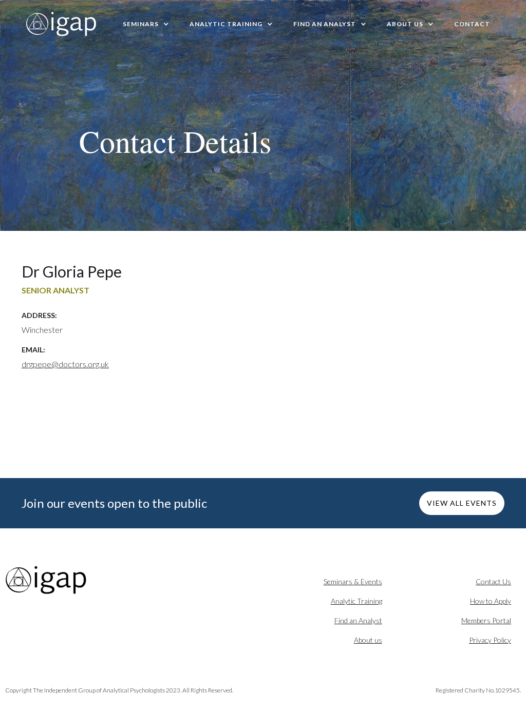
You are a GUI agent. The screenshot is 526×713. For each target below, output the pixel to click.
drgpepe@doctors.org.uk (65, 364)
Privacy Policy (490, 640)
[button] (145, 24)
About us (368, 640)
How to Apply (490, 601)
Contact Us (493, 581)
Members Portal (486, 620)
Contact (472, 24)
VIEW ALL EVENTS (462, 503)
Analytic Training (356, 601)
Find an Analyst (358, 620)
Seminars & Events (353, 581)
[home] (62, 24)
